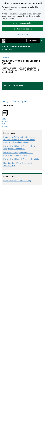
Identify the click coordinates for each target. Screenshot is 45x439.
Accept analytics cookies (22, 23)
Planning (5, 57)
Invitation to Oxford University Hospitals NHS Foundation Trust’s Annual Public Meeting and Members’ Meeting (19, 139)
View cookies (22, 34)
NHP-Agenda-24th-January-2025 (15, 101)
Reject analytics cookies (22, 29)
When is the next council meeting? (17, 180)
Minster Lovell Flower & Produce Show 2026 (21, 159)
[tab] (33, 40)
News (11, 49)
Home (4, 49)
